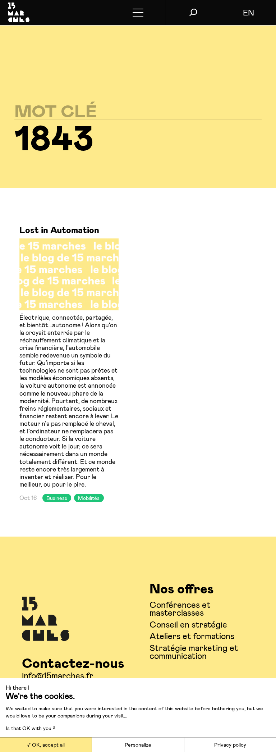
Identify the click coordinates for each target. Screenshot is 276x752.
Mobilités (89, 498)
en (248, 12)
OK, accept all (48, 745)
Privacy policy (230, 745)
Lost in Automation (59, 229)
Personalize (138, 745)
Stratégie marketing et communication (194, 651)
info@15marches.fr (57, 675)
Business (56, 498)
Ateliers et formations (192, 635)
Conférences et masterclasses (180, 608)
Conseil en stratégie (188, 624)
